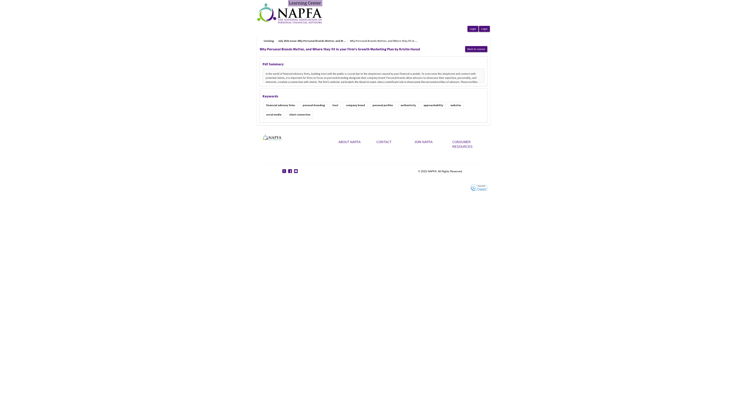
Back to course (476, 49)
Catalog (269, 41)
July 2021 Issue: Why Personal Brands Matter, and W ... (312, 41)
